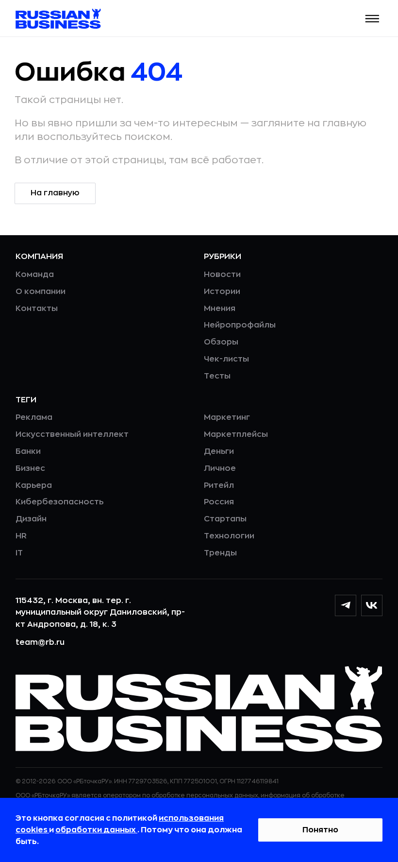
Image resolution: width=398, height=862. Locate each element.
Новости (222, 274)
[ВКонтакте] (371, 605)
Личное (220, 468)
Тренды (220, 553)
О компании (41, 291)
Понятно (320, 830)
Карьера (34, 485)
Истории (222, 291)
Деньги (219, 451)
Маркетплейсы (236, 434)
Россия (219, 502)
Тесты (217, 376)
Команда (35, 274)
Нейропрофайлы (240, 325)
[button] (372, 19)
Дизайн (31, 519)
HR (21, 536)
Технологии (229, 536)
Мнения (219, 308)
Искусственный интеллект (72, 434)
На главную (55, 193)
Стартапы (225, 519)
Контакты (37, 308)
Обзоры (221, 342)
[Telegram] (345, 605)
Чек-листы (226, 359)
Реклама (34, 417)
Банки (28, 451)
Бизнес (30, 468)
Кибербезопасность (59, 502)
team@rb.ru (40, 642)
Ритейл (219, 485)
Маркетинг (227, 417)
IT (19, 553)
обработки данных (96, 830)
